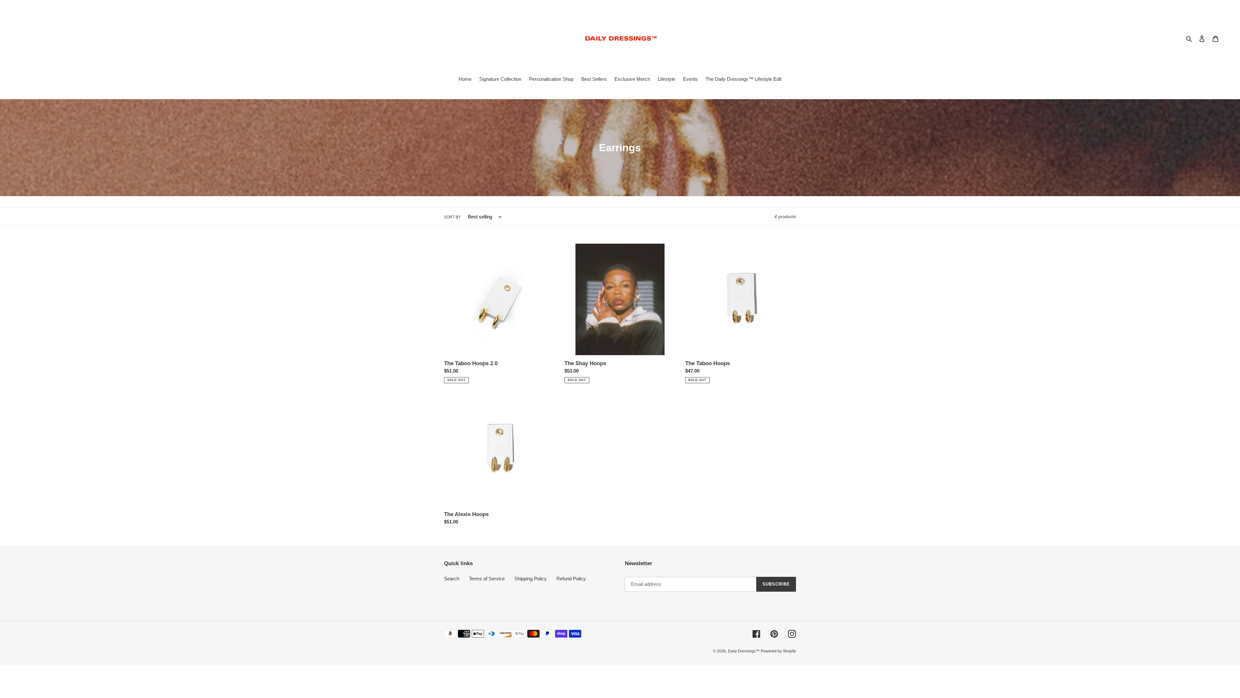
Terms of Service (487, 578)
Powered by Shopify (778, 651)
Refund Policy (571, 578)
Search (451, 578)
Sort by (452, 217)
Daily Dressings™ (744, 651)
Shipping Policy (530, 578)
